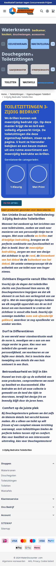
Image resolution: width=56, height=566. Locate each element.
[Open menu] (4, 11)
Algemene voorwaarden (13, 561)
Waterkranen (16, 30)
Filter (10, 203)
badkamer (38, 30)
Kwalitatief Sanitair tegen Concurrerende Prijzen (28, 2)
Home (4, 94)
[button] (28, 464)
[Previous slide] (3, 44)
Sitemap (5, 528)
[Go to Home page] (21, 11)
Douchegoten (16, 54)
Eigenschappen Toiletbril (39, 94)
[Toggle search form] (41, 11)
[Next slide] (53, 44)
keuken (6, 34)
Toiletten (6, 485)
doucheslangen (21, 34)
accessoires (38, 34)
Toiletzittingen (17, 59)
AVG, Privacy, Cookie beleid (41, 561)
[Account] (47, 11)
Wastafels (6, 490)
